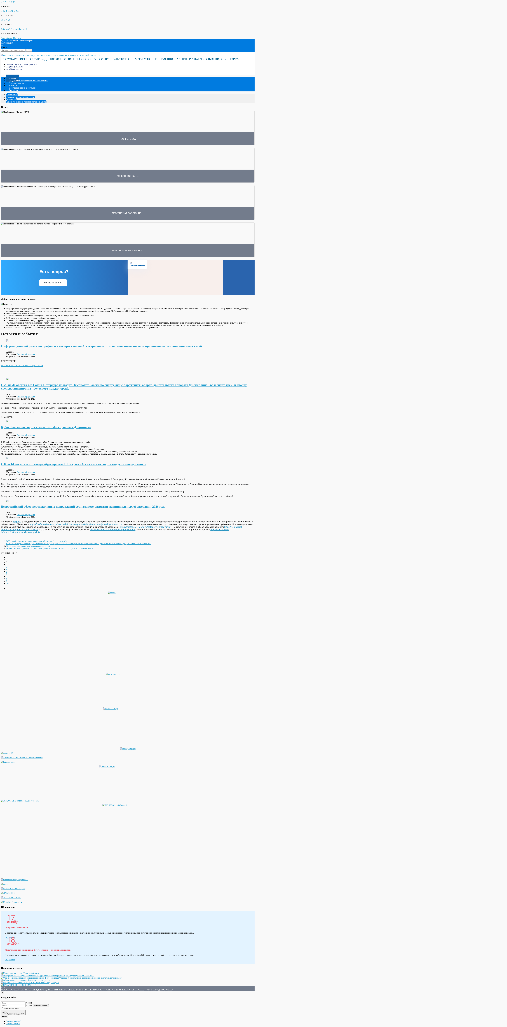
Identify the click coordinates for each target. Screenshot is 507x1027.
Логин (29, 1003)
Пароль (29, 1005)
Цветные (17, 38)
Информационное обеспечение (21, 97)
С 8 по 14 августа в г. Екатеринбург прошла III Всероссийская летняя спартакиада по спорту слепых (73, 464)
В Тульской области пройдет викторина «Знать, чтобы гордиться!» (36, 541)
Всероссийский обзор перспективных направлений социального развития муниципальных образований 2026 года (83, 506)
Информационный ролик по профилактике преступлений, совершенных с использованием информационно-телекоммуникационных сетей (101, 346)
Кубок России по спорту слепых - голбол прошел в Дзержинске (46, 427)
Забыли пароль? (13, 1021)
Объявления (12, 95)
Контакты (13, 90)
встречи (17, 521)
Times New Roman (14, 11)
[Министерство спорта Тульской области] (20, 973)
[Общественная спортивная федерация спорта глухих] (26, 980)
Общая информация (26, 354)
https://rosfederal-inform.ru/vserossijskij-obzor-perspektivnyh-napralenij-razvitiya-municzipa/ (76, 524)
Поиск (4, 47)
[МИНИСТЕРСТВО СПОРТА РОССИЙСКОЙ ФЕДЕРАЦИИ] (30, 982)
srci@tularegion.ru (14, 69)
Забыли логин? (13, 1024)
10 (7, 583)
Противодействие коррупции (22, 88)
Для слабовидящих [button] (9, 40)
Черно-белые (7, 38)
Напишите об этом (53, 283)
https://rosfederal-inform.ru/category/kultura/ (112, 529)
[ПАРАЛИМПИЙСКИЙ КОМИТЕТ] (18, 985)
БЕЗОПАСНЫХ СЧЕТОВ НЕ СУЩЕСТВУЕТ (22, 365)
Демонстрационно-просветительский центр (26, 102)
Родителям (11, 99)
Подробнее (10, 959)
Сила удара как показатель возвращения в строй (28, 546)
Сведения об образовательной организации (28, 81)
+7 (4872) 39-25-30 (14, 67)
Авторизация (7, 43)
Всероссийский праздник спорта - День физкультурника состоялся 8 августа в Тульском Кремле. (49, 548)
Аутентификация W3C (15, 1014)
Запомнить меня (11, 1008)
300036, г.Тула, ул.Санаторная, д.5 (21, 64)
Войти (4, 1017)
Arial (3, 11)
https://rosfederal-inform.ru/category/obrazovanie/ (145, 527)
